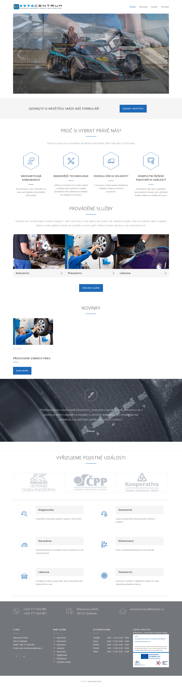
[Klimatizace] (104, 544)
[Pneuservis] (91, 251)
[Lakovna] (143, 251)
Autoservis (22, 273)
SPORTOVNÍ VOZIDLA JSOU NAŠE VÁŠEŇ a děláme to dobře (91, 54)
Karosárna (45, 540)
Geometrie (125, 509)
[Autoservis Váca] (37, 7)
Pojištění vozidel (64, 662)
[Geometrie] (104, 513)
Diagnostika (46, 509)
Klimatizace (126, 540)
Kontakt (165, 6)
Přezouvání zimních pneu (32, 358)
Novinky (143, 6)
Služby (154, 6)
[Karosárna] (24, 544)
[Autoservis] (39, 251)
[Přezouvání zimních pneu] (37, 331)
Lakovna (125, 273)
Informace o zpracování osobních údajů (150, 632)
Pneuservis (75, 273)
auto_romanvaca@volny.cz (30, 648)
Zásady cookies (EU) (142, 629)
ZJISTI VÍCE (91, 73)
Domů (133, 6)
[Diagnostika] (24, 513)
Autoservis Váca (94, 681)
